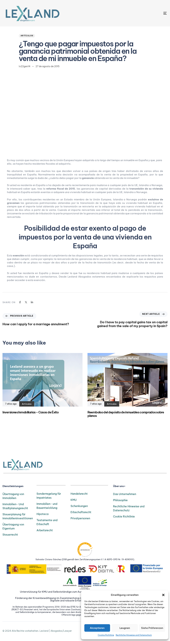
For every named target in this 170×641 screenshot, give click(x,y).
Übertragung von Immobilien (13, 496)
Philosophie (120, 500)
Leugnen (125, 628)
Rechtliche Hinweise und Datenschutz (134, 635)
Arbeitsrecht (45, 530)
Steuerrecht (10, 534)
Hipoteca (42, 514)
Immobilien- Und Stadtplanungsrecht (15, 506)
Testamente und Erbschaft (47, 522)
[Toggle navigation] (139, 13)
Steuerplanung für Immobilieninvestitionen (17, 516)
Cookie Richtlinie (106, 635)
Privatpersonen (80, 518)
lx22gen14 (24, 66)
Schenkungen (79, 506)
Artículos (27, 35)
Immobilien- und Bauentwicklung (47, 505)
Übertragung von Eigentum (13, 526)
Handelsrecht (79, 493)
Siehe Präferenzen (152, 628)
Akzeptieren (97, 628)
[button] (163, 595)
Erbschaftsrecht (81, 512)
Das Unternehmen (124, 494)
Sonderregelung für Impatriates (49, 495)
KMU (74, 499)
